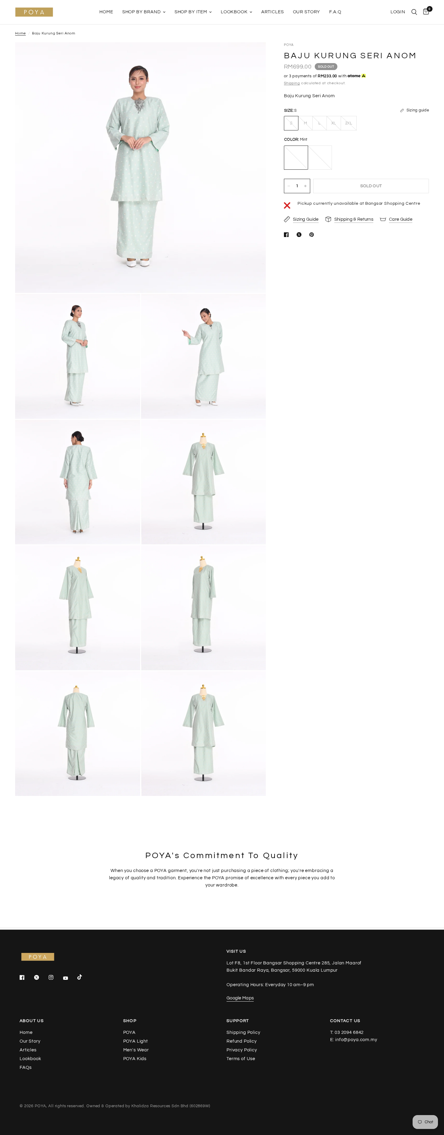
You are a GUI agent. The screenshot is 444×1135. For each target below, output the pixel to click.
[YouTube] (69, 978)
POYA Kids (135, 1058)
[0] (424, 12)
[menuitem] (106, 12)
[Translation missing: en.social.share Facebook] (287, 234)
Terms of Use (241, 1058)
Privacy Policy (242, 1050)
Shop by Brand (141, 12)
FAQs (25, 1067)
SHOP (130, 1021)
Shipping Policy (243, 1032)
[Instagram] (55, 977)
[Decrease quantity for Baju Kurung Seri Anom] (288, 186)
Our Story (306, 12)
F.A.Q (335, 12)
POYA (129, 1032)
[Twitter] (40, 977)
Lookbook (234, 12)
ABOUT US (32, 1021)
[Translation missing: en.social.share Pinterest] (313, 234)
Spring (320, 158)
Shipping (292, 83)
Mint (296, 158)
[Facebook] (26, 977)
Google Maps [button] (240, 998)
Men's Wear (136, 1050)
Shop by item (191, 12)
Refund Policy (242, 1041)
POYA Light (135, 1041)
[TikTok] (84, 977)
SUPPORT (238, 1021)
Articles (272, 12)
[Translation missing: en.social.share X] (300, 234)
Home (106, 12)
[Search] (414, 12)
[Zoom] (253, 55)
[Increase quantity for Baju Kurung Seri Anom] (305, 186)
